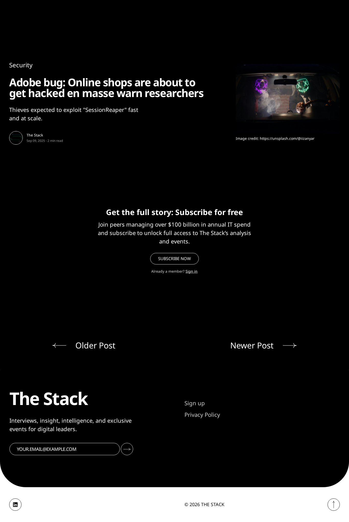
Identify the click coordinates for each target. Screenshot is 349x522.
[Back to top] (334, 504)
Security (20, 65)
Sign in (191, 271)
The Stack (35, 135)
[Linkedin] (15, 504)
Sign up (194, 403)
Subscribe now (174, 258)
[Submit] (127, 449)
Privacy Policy (202, 414)
